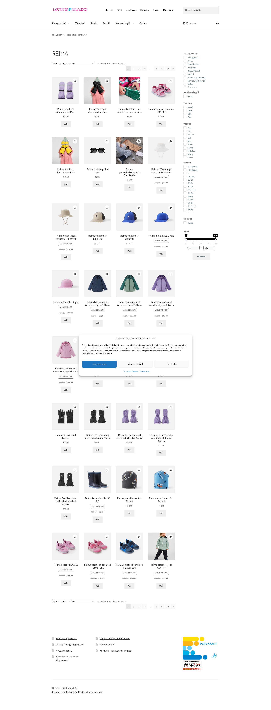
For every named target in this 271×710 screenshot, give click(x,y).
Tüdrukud (80, 23)
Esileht (109, 9)
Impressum (144, 371)
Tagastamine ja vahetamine (115, 638)
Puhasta (201, 256)
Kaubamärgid (122, 23)
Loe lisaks (171, 364)
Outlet (143, 23)
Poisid (93, 23)
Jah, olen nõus (99, 364)
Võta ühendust (64, 650)
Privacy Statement (131, 371)
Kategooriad (59, 23)
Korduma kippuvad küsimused (115, 650)
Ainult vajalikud (135, 364)
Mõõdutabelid (107, 644)
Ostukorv (144, 9)
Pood (119, 9)
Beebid (106, 23)
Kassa (156, 9)
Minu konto (168, 9)
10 (167, 68)
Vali (66, 124)
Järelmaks (131, 9)
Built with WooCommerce (88, 692)
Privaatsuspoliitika (66, 638)
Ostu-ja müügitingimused (70, 644)
